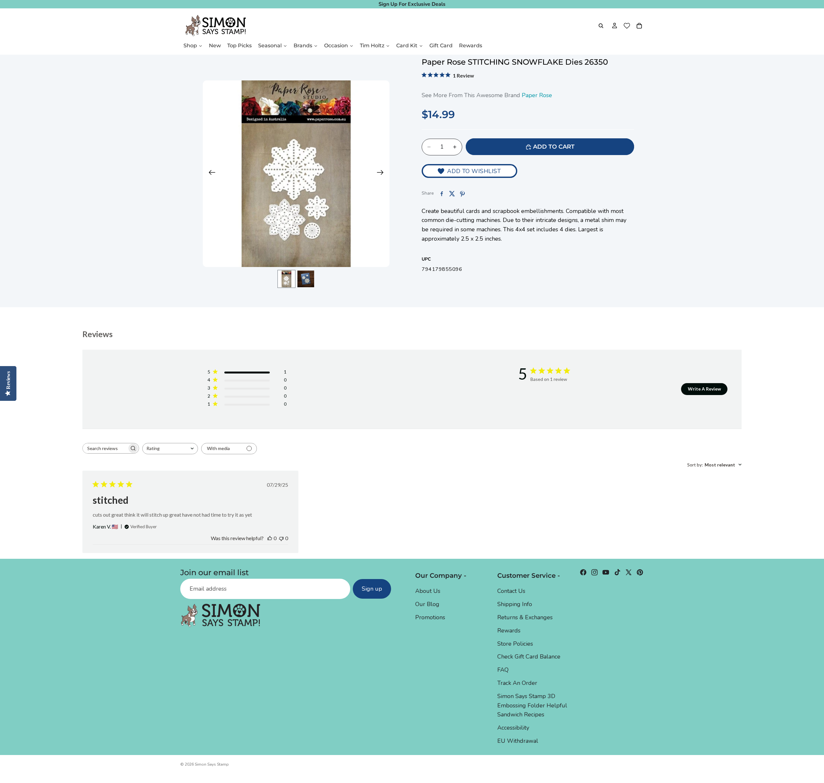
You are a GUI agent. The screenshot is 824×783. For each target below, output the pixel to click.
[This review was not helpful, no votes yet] (281, 538)
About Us (427, 591)
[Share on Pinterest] (462, 194)
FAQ (503, 670)
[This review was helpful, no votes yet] (269, 538)
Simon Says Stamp (212, 764)
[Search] (601, 26)
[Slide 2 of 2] (305, 279)
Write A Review (704, 389)
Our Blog (427, 604)
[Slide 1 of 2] (286, 279)
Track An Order (517, 683)
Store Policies (515, 643)
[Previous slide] (210, 174)
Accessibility (513, 728)
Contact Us (511, 591)
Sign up (372, 589)
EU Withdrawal (517, 741)
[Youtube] (606, 572)
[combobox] (170, 448)
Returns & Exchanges (525, 617)
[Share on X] (452, 194)
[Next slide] (382, 174)
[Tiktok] (617, 572)
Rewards (508, 630)
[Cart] (639, 26)
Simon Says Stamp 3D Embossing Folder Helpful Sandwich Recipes (532, 705)
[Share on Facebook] (441, 194)
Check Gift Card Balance (528, 656)
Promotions (430, 617)
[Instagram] (594, 572)
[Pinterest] (640, 572)
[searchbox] (105, 448)
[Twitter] (628, 572)
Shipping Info (514, 604)
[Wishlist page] (627, 26)
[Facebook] (583, 572)
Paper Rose (537, 95)
